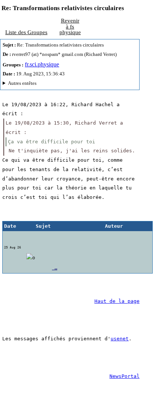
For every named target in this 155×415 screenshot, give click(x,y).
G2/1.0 (47, 84)
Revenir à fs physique (70, 26)
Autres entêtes (22, 83)
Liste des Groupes (26, 32)
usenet (120, 338)
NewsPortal (124, 376)
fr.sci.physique (42, 64)
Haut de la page (117, 301)
